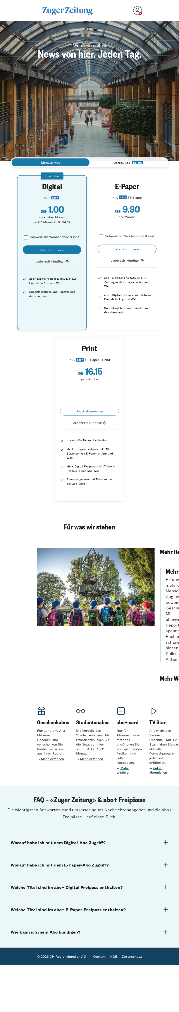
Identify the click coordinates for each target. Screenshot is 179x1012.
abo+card (41, 296)
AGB (113, 956)
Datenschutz (132, 956)
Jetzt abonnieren (158, 770)
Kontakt (99, 956)
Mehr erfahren (52, 758)
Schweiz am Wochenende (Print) (55, 236)
